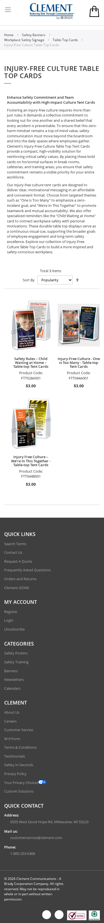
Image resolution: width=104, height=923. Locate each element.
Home (9, 35)
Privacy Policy (15, 773)
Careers (10, 721)
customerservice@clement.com (36, 837)
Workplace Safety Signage (24, 40)
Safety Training (16, 661)
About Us (11, 712)
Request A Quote (18, 561)
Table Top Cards (66, 40)
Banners (11, 670)
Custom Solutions (19, 791)
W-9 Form (12, 738)
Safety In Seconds (18, 764)
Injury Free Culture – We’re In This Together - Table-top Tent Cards (30, 460)
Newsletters (14, 679)
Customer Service (18, 729)
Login (8, 620)
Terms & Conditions (20, 747)
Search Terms (15, 543)
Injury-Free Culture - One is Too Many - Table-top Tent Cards (79, 362)
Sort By (29, 279)
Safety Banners (34, 35)
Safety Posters (16, 653)
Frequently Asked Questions (27, 569)
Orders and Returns (20, 578)
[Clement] (52, 11)
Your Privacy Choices (21, 782)
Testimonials (14, 756)
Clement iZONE (16, 587)
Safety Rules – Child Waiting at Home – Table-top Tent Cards (30, 362)
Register (10, 611)
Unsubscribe (14, 629)
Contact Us (13, 552)
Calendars (12, 688)
